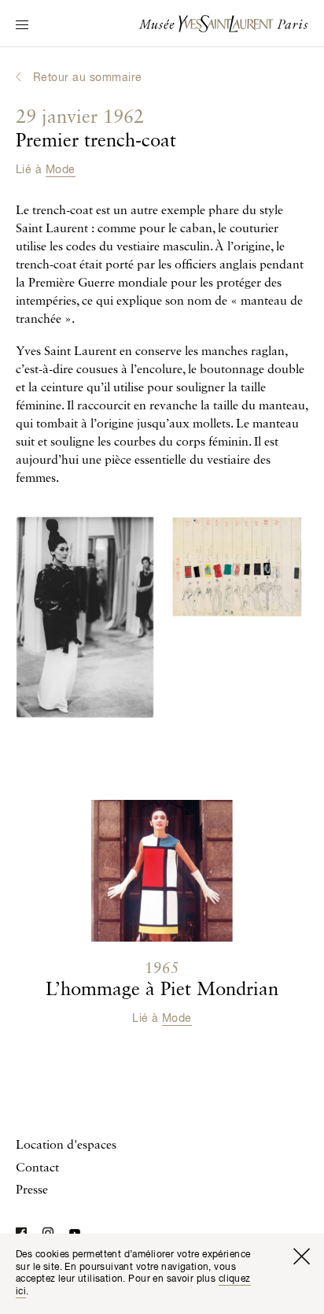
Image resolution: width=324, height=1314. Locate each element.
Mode (60, 170)
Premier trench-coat (96, 130)
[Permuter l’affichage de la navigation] (22, 26)
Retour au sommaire (87, 77)
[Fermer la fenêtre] (301, 1256)
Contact (37, 1168)
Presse (32, 1190)
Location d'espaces (66, 1145)
